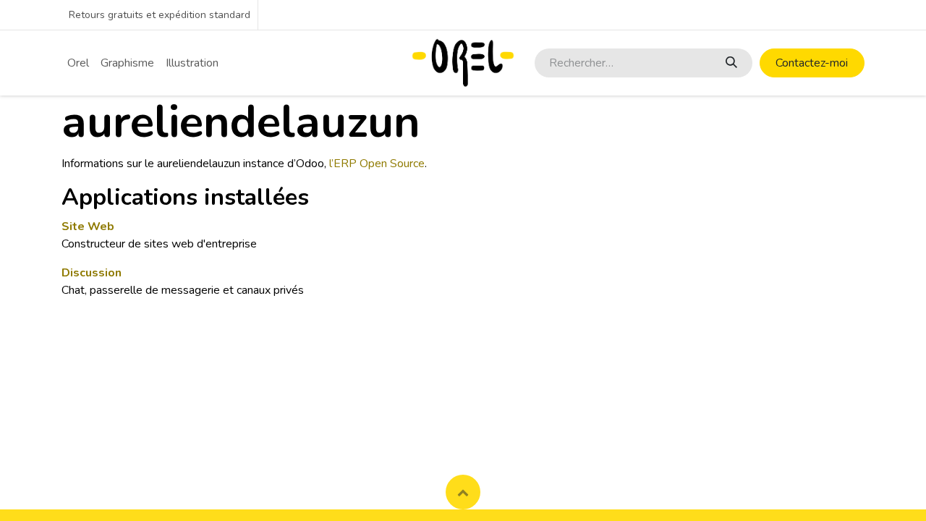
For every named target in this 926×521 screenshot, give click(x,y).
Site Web (87, 226)
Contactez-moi (812, 63)
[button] (463, 492)
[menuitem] (78, 62)
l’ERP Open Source (377, 163)
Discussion (91, 273)
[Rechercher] (730, 62)
